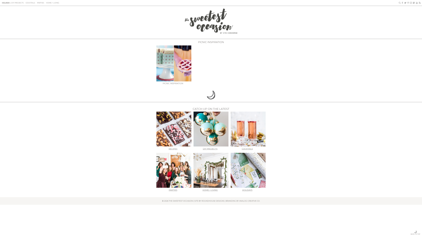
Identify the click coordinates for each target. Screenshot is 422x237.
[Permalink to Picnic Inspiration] (173, 63)
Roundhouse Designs (213, 201)
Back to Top (415, 234)
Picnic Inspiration (173, 83)
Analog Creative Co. (249, 201)
